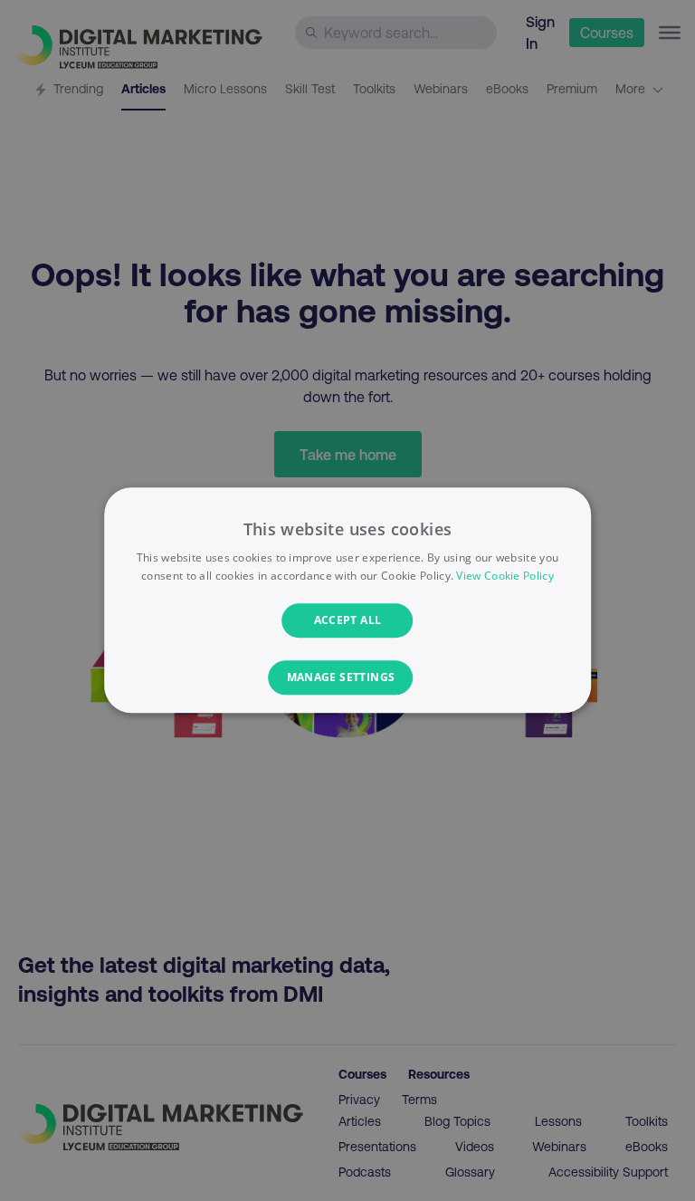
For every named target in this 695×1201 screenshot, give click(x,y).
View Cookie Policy (504, 576)
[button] (348, 678)
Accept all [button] (348, 620)
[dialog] (347, 600)
